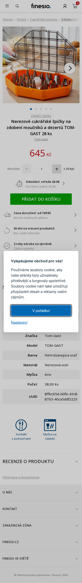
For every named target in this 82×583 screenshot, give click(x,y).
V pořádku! (41, 310)
